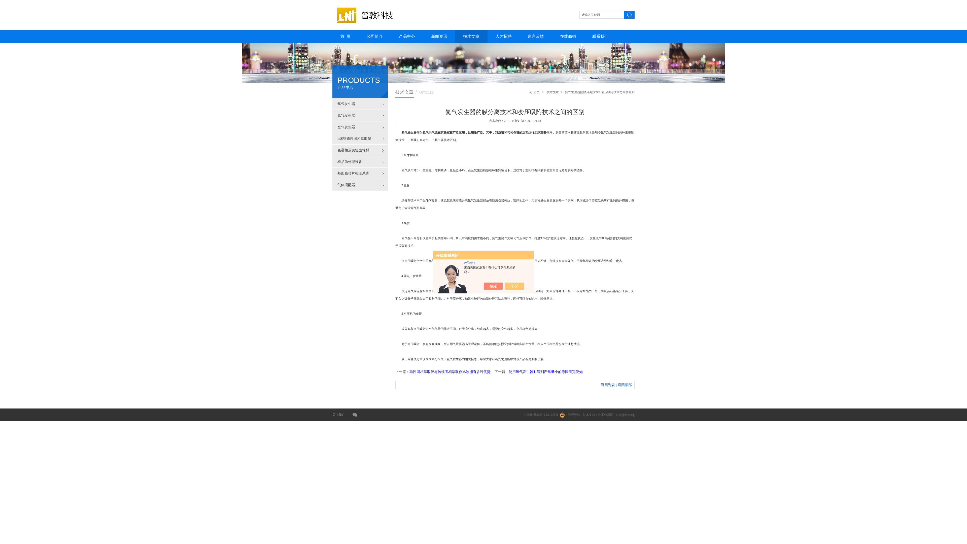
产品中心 (407, 36)
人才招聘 (504, 36)
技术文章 (471, 36)
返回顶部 (625, 385)
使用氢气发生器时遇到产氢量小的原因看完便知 (546, 372)
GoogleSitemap (625, 415)
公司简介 (375, 36)
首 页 (345, 36)
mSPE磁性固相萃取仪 (354, 139)
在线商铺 (568, 36)
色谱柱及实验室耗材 (353, 150)
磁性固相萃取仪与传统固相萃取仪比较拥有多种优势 (450, 372)
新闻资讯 (439, 36)
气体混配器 (346, 185)
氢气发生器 (346, 104)
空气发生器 (346, 127)
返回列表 (608, 385)
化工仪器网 (605, 415)
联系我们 (600, 36)
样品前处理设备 (349, 162)
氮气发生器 (346, 115)
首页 (537, 92)
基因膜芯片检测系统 (353, 173)
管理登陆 (574, 415)
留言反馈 (536, 36)
